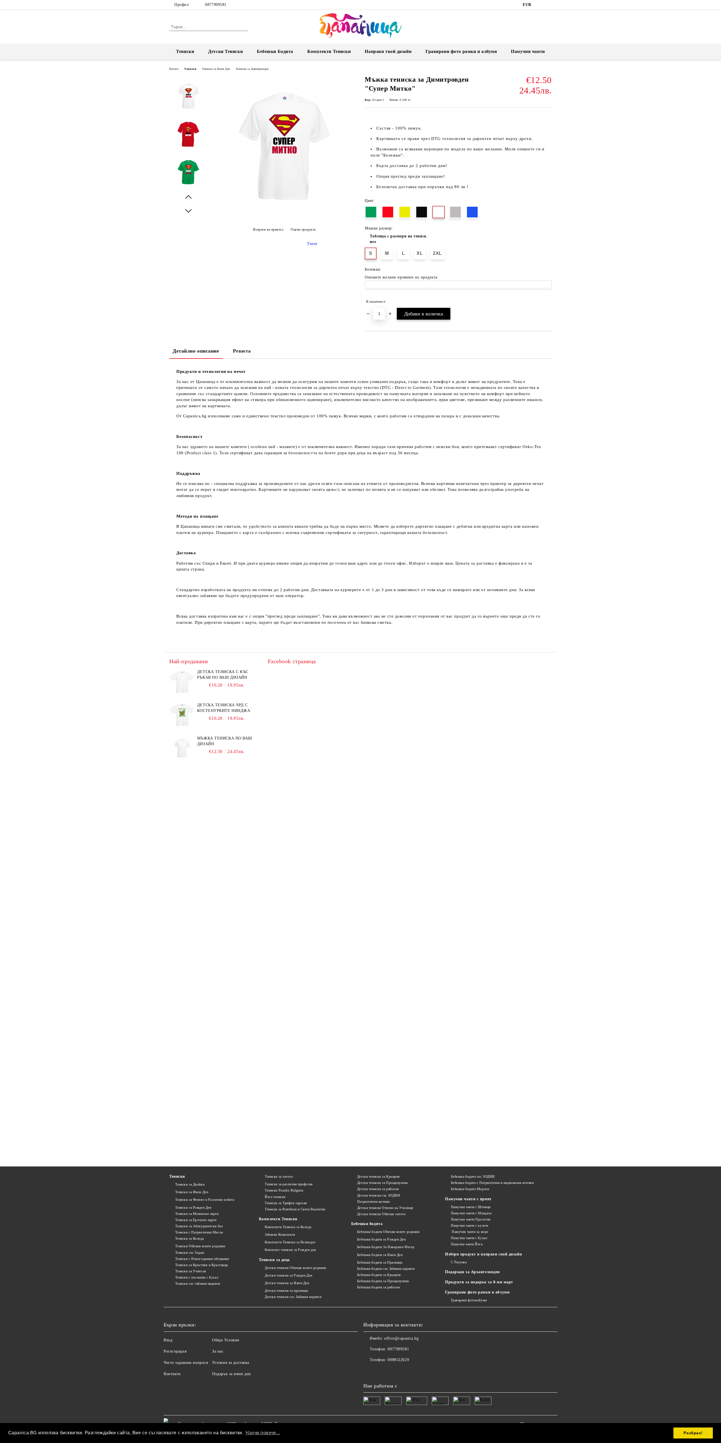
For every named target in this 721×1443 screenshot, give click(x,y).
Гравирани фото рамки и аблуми (477, 1292)
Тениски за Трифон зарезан (286, 1203)
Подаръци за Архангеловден (472, 1272)
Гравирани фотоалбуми (469, 1300)
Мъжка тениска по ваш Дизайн (224, 741)
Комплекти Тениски (329, 51)
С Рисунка (459, 1262)
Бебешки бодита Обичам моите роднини (388, 1232)
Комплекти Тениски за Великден (290, 1242)
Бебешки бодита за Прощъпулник (383, 1281)
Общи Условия (225, 1340)
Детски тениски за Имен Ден (287, 1283)
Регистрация (175, 1351)
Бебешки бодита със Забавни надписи (386, 1269)
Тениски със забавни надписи (197, 1284)
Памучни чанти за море (469, 1232)
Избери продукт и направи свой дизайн (483, 1254)
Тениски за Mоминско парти (197, 1214)
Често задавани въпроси (186, 1362)
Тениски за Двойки (189, 1184)
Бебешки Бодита (275, 51)
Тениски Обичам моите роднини (200, 1246)
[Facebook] (540, 5)
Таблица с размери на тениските (398, 239)
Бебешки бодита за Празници (379, 1262)
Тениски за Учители (190, 1271)
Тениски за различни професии (288, 1184)
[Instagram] (549, 5)
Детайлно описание (196, 351)
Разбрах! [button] (693, 1433)
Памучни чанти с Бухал (469, 1238)
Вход (168, 1340)
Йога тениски (275, 1197)
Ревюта (242, 351)
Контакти (172, 1374)
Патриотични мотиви (373, 1202)
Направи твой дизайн (388, 51)
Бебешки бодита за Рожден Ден (381, 1239)
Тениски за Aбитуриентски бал (199, 1226)
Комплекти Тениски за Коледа (288, 1227)
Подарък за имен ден (231, 1374)
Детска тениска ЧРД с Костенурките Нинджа (223, 708)
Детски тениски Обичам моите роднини (295, 1268)
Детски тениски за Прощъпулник (382, 1183)
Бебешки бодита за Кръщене (379, 1275)
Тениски (185, 51)
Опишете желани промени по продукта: (402, 277)
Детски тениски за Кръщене (378, 1177)
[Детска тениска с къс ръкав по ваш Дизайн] (182, 681)
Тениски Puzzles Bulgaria (284, 1190)
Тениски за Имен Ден (216, 68)
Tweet (312, 244)
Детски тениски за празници (286, 1291)
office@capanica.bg (401, 1338)
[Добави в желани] (548, 301)
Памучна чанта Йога (467, 1244)
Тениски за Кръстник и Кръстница (201, 1265)
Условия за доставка (230, 1362)
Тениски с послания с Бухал (196, 1277)
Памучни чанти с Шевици (471, 1207)
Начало (174, 68)
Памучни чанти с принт (468, 1199)
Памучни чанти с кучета (469, 1226)
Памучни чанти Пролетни (471, 1219)
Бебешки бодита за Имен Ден (379, 1255)
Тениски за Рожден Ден (193, 1208)
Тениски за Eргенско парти (196, 1220)
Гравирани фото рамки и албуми (461, 51)
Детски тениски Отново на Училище (385, 1208)
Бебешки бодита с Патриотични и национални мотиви (492, 1183)
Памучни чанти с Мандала (471, 1213)
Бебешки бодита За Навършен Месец (385, 1247)
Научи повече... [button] (263, 1432)
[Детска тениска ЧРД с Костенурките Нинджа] (182, 715)
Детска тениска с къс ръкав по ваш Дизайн (222, 675)
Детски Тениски (225, 51)
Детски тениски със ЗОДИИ (378, 1195)
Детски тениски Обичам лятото (381, 1214)
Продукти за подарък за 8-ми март (479, 1282)
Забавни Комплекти (280, 1235)
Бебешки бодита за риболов (378, 1287)
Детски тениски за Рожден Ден (288, 1275)
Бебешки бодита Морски (470, 1189)
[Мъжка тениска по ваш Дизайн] (182, 748)
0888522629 (398, 1360)
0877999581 (215, 5)
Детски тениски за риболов (378, 1189)
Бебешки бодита (366, 1224)
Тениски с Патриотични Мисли (199, 1232)
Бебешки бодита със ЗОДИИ (473, 1177)
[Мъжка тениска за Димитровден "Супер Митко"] (284, 217)
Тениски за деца (274, 1260)
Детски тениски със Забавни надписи (293, 1297)
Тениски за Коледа (189, 1239)
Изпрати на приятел (268, 229)
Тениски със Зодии (189, 1253)
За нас (217, 1351)
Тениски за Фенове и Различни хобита (204, 1200)
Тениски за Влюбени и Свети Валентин (295, 1209)
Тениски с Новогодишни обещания (202, 1259)
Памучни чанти (528, 51)
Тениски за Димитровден (252, 68)
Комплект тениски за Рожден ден (290, 1250)
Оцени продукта (303, 229)
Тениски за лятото (279, 1177)
